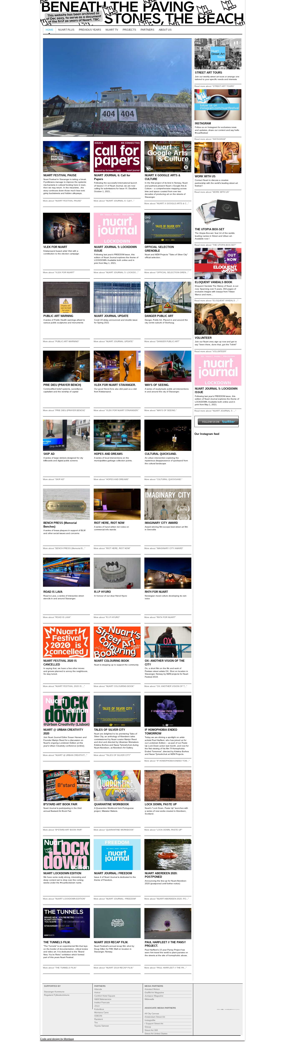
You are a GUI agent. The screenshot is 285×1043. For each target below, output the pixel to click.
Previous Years (90, 29)
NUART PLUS (66, 29)
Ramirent (98, 1019)
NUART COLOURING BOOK (111, 660)
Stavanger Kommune (54, 991)
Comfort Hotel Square (104, 996)
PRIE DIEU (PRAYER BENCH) (62, 384)
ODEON (98, 1016)
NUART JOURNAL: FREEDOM (113, 873)
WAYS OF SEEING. (157, 384)
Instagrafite (150, 1020)
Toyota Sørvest (101, 1026)
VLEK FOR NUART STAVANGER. (115, 384)
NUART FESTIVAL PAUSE (60, 175)
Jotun (97, 1006)
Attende (98, 989)
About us (165, 29)
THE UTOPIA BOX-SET (209, 229)
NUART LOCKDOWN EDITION (62, 873)
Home (49, 29)
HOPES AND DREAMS (108, 453)
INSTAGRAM (203, 123)
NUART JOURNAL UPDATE (111, 316)
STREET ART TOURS (208, 72)
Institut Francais (102, 1002)
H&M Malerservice (102, 999)
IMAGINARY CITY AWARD (161, 522)
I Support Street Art (154, 1023)
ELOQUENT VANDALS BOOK (213, 282)
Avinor (97, 992)
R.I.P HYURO (102, 591)
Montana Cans (101, 1012)
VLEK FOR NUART (55, 247)
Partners (147, 29)
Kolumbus (99, 1009)
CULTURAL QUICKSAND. (161, 453)
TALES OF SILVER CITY (109, 729)
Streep (148, 1027)
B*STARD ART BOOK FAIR (60, 804)
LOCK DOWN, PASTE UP (161, 804)
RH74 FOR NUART (156, 591)
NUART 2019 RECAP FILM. (111, 942)
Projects (129, 29)
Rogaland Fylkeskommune (56, 995)
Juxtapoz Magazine (154, 996)
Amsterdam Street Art (155, 1017)
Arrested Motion (152, 989)
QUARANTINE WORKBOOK (111, 804)
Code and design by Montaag (57, 1039)
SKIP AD (48, 453)
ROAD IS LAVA (52, 591)
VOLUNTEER (203, 337)
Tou (96, 1022)
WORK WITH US (205, 176)
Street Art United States (156, 1033)
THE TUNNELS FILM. (57, 942)
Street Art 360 (151, 1030)
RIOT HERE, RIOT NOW (109, 522)
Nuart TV (112, 29)
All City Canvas (152, 1013)
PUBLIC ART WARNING (58, 316)
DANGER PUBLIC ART (159, 316)
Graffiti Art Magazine (154, 992)
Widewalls (149, 999)
